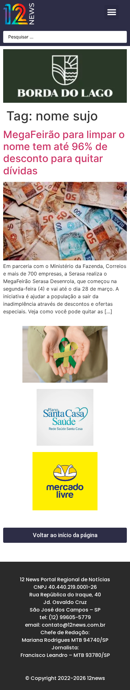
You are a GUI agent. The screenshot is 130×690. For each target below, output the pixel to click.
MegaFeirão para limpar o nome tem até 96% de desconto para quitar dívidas (64, 152)
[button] (111, 12)
